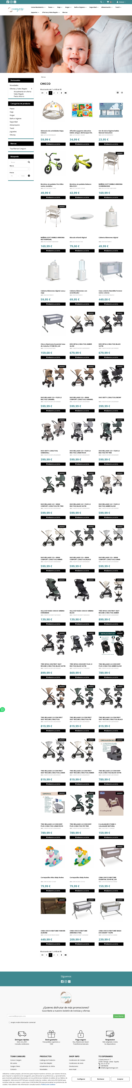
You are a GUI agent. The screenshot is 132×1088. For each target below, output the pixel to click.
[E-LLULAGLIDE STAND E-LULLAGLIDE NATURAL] (111, 806)
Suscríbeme (118, 1016)
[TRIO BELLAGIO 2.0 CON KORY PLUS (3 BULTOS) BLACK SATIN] (111, 752)
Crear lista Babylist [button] (46, 1063)
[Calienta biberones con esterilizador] (82, 273)
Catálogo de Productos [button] (47, 1060)
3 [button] (57, 93)
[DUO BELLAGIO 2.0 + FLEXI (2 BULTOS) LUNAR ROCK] (82, 433)
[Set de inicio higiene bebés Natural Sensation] (111, 113)
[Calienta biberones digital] (111, 219)
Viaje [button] (11, 112)
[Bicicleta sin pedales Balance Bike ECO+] (82, 166)
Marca (12, 166)
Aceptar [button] (120, 1079)
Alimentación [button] (15, 125)
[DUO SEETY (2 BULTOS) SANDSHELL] (53, 433)
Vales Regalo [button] (19, 94)
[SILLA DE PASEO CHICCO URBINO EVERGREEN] (53, 593)
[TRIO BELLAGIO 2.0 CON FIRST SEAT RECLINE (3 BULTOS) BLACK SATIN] (111, 699)
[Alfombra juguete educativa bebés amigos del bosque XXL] (82, 113)
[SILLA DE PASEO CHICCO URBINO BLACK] (82, 593)
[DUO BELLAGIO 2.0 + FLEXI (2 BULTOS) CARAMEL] (53, 379)
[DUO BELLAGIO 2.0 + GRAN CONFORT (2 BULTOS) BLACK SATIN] (82, 539)
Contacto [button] (13, 1069)
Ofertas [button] (13, 135)
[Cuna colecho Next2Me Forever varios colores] (111, 273)
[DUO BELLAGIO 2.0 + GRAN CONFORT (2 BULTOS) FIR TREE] (53, 486)
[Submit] (28, 176)
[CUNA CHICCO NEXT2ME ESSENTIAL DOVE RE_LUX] (111, 859)
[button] (8, 2)
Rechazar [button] (100, 1079)
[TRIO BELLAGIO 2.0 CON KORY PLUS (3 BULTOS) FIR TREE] (82, 806)
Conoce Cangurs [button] (15, 1060)
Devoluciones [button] (73, 1066)
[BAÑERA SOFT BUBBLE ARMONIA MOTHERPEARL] (53, 219)
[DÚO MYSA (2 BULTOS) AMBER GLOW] (82, 326)
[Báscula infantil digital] (82, 219)
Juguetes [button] (13, 131)
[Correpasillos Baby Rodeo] (82, 859)
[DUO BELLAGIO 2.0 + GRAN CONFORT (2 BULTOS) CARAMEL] (82, 379)
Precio (12, 173)
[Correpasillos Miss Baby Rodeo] (53, 859)
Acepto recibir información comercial (23, 1022)
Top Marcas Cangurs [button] (18, 148)
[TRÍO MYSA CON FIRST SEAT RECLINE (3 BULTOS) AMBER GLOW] (111, 593)
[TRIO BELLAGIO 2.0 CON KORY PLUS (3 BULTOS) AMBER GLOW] (111, 646)
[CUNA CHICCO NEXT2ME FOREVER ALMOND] (53, 913)
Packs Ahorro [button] (19, 96)
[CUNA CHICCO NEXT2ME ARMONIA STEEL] (82, 913)
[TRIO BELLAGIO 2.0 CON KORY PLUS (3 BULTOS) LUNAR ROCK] (53, 806)
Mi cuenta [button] (13, 1063)
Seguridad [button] (14, 122)
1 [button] (50, 93)
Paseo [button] (12, 109)
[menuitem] (102, 2)
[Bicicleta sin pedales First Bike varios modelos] (53, 166)
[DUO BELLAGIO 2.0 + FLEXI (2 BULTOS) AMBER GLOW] (111, 486)
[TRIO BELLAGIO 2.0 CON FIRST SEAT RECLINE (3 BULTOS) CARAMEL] (53, 699)
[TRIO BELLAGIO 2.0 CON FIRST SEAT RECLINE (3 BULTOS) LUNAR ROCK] (53, 752)
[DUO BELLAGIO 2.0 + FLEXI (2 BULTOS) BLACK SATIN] (82, 486)
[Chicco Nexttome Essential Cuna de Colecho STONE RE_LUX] (53, 326)
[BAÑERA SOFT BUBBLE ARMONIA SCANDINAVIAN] (111, 166)
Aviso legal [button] (72, 1069)
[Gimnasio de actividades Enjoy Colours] (53, 113)
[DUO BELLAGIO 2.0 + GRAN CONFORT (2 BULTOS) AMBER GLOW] (53, 539)
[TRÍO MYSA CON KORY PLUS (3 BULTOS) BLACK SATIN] (82, 646)
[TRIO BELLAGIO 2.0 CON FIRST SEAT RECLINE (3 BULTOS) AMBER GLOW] (82, 752)
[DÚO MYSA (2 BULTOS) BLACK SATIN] (111, 326)
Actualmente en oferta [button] (22, 91)
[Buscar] (28, 162)
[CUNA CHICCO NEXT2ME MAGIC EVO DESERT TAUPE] (111, 913)
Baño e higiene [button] (15, 118)
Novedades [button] (14, 85)
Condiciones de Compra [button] (77, 1060)
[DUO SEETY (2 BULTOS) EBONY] (111, 379)
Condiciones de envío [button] (76, 1063)
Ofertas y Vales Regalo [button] (18, 89)
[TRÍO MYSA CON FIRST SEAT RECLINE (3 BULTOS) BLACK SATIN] (53, 646)
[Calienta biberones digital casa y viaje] (53, 273)
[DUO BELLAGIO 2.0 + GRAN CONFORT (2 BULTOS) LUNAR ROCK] (111, 539)
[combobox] (20, 169)
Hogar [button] (12, 115)
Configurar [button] (81, 1079)
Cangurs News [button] (15, 1066)
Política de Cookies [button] (48, 1084)
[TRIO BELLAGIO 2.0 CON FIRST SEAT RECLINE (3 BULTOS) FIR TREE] (82, 699)
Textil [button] (12, 128)
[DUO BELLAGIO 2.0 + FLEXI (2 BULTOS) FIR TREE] (111, 433)
